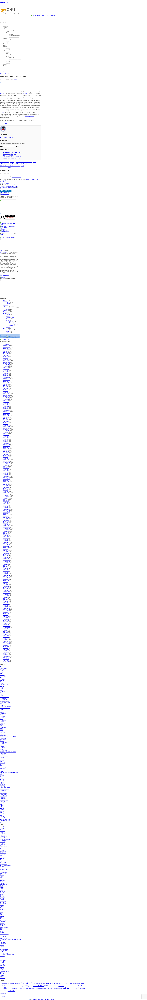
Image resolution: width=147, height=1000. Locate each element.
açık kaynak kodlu (26, 983)
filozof (2, 79)
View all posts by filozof (6, 137)
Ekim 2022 (5, 407)
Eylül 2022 (5, 408)
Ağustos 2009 (6, 624)
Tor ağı (51, 988)
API (6, 983)
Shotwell (2, 905)
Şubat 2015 (6, 534)
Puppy (1, 876)
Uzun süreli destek (72, 988)
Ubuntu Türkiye (4, 949)
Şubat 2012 (6, 583)
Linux (7, 31)
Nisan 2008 (6, 646)
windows (82, 988)
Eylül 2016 (5, 507)
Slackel (2, 908)
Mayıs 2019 (6, 463)
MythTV (2, 826)
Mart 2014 (5, 549)
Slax (1, 910)
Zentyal (2, 974)
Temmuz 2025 (6, 362)
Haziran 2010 (6, 610)
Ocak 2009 (5, 634)
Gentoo (2, 741)
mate (21, 163)
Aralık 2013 (6, 553)
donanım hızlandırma (76, 983)
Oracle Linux (3, 844)
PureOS (2, 877)
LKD (1, 804)
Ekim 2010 (5, 605)
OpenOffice (3, 837)
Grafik (7, 41)
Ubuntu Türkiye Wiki (5, 950)
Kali (1, 774)
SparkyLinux (3, 920)
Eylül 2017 (5, 491)
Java (1, 769)
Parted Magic (3, 851)
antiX (1, 671)
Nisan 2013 (6, 564)
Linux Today (3, 802)
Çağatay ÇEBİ (3, 699)
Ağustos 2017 (6, 492)
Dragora (2, 717)
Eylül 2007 (5, 654)
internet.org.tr (3, 768)
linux (7, 988)
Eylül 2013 (5, 557)
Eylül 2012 (5, 573)
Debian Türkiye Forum (5, 706)
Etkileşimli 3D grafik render (13, 985)
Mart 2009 (5, 631)
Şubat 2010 (6, 616)
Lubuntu (2, 807)
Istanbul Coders (10, 54)
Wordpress (2, 969)
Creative (2, 695)
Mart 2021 (5, 433)
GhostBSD (2, 743)
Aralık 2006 (6, 660)
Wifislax (2, 967)
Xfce (1, 972)
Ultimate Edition (4, 953)
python (21, 988)
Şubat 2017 (6, 501)
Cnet (1, 694)
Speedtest (2, 921)
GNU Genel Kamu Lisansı (51, 986)
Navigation (4, 2)
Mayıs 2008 (6, 645)
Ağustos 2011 (6, 591)
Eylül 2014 (5, 540)
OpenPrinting (3, 840)
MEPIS (2, 813)
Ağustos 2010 (6, 608)
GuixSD (2, 760)
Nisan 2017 (6, 498)
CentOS (2, 688)
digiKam (2, 712)
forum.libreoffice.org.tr (14, 35)
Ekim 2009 (5, 621)
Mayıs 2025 (6, 365)
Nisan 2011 (6, 597)
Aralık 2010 (6, 602)
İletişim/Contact (6, 65)
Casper (1, 687)
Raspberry (2, 880)
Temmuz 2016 (6, 510)
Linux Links (3, 798)
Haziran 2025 (6, 363)
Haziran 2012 (6, 578)
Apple (1, 672)
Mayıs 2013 (6, 562)
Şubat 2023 (6, 402)
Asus (1, 677)
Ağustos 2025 (6, 360)
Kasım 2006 (6, 661)
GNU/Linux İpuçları (10, 30)
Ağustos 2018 (6, 476)
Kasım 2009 (6, 620)
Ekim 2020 (5, 440)
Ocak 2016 (5, 518)
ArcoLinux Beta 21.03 (21, 162)
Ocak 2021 (5, 436)
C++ (34, 983)
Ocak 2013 (5, 568)
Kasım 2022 (6, 406)
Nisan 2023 (6, 399)
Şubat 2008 (6, 649)
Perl (1, 855)
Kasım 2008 (6, 637)
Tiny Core (2, 942)
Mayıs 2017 (6, 496)
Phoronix (2, 859)
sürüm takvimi (31, 988)
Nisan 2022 (6, 415)
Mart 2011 (5, 598)
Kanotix (2, 775)
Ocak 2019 (5, 469)
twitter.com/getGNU (5, 252)
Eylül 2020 (5, 441)
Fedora (1, 731)
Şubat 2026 (6, 352)
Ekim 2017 (5, 490)
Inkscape (2, 764)
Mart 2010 (5, 615)
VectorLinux (3, 958)
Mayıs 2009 (6, 628)
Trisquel (2, 946)
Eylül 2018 (5, 474)
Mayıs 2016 (6, 513)
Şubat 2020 (6, 451)
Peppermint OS (3, 857)
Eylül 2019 (5, 458)
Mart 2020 (5, 450)
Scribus (2, 898)
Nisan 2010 (6, 613)
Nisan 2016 (6, 514)
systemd (2, 932)
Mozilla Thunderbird (5, 819)
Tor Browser (3, 943)
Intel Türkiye (3, 767)
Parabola (2, 850)
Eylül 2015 (5, 524)
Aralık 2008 (6, 635)
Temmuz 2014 (6, 543)
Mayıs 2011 (6, 595)
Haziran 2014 (6, 545)
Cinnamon (2, 692)
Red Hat (2, 887)
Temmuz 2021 (6, 428)
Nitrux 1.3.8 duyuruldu (5, 167)
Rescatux (2, 888)
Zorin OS (2, 978)
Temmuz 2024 (6, 378)
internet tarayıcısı (72, 985)
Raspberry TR (3, 884)
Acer (1, 666)
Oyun (7, 56)
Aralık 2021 (6, 421)
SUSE (1, 925)
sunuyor (2, 112)
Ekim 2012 (5, 572)
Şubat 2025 (6, 369)
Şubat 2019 (6, 468)
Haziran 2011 (6, 594)
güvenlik (61, 986)
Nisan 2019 (6, 465)
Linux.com (2, 791)
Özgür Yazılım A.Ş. (4, 846)
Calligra (2, 686)
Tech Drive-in (3, 938)
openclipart (2, 835)
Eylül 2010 (5, 606)
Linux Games (3, 794)
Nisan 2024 (6, 382)
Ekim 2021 (5, 424)
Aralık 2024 (6, 371)
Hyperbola (2, 763)
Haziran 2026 (6, 347)
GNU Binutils (3, 750)
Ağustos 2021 (6, 426)
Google (2, 757)
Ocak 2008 (5, 650)
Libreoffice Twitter (4, 789)
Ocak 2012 (5, 584)
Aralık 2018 (6, 470)
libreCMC (2, 785)
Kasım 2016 (6, 505)
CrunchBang (3, 698)
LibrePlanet (3, 790)
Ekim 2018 (5, 473)
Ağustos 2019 (6, 459)
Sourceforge (3, 919)
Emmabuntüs (3, 727)
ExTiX (1, 730)
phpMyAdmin (3, 864)
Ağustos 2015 (6, 525)
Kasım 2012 (6, 571)
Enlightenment (3, 725)
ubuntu (54, 988)
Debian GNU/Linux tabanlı (64, 983)
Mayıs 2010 (6, 612)
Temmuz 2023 (6, 395)
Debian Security (4, 703)
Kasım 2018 (6, 472)
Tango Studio (3, 936)
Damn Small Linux (4, 701)
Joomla (1, 771)
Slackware (2, 909)
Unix (63, 988)
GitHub (5, 123)
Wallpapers (5, 64)
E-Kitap (8, 48)
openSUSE (2, 842)
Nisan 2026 (6, 349)
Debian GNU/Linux (5, 702)
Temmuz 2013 (6, 560)
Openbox (2, 832)
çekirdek (11, 990)
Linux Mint (3, 801)
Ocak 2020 (5, 452)
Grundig (2, 758)
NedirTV (8, 61)
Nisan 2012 (6, 580)
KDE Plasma (10, 163)
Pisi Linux (2, 868)
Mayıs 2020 (6, 447)
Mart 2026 (5, 351)
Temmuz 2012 (6, 576)
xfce (29, 163)
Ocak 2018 (5, 485)
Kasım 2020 (6, 439)
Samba (1, 894)
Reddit (1, 886)
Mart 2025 (5, 367)
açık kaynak (17, 983)
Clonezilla (2, 691)
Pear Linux (2, 854)
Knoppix (2, 779)
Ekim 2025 (5, 358)
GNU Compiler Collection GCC (8, 752)
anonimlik (2, 983)
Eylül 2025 (5, 359)
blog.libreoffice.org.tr (14, 37)
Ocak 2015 (5, 535)
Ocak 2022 (5, 419)
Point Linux (3, 873)
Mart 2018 (5, 483)
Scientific (2, 897)
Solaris (1, 914)
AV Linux (2, 679)
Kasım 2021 (6, 422)
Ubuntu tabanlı (58, 988)
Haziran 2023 (6, 396)
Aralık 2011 (6, 586)
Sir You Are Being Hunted (15, 59)
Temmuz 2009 (6, 626)
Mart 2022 (5, 417)
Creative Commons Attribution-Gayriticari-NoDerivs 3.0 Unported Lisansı (9, 186)
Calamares (37, 983)
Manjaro (2, 811)
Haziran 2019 (6, 462)
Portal (10, 60)
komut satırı (16, 163)
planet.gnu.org (3, 870)
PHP (1, 861)
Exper (1, 728)
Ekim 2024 (5, 374)
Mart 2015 (5, 532)
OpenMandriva (3, 836)
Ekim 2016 (5, 506)
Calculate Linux (4, 684)
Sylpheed (2, 930)
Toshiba (2, 945)
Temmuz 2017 (6, 494)
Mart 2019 (5, 466)
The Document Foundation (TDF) (42, 988)
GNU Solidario (3, 753)
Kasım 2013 (6, 554)
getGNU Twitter (4, 742)
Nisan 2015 (6, 531)
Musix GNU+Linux (5, 820)
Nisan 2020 (6, 448)
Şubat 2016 (6, 517)
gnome (34, 162)
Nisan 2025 (6, 366)
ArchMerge (12, 162)
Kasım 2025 (6, 356)
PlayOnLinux (3, 872)
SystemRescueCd (4, 934)
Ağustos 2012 (6, 575)
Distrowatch (3, 713)
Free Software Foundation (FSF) (8, 736)
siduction (2, 906)
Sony (1, 917)
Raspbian (2, 883)
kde (77, 985)
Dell (1, 710)
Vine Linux (3, 960)
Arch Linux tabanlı (4, 162)
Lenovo (2, 783)
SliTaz (1, 912)
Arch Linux (2, 93)
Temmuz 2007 (6, 657)
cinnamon (29, 162)
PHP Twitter (3, 862)
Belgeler (5, 46)
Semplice (2, 902)
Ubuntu (2, 947)
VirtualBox (2, 961)
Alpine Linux (3, 668)
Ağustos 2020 (6, 443)
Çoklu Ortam (9, 39)
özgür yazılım (17, 990)
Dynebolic (2, 721)
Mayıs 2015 (6, 529)
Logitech (2, 805)
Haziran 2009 (6, 627)
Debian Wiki (3, 705)
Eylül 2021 (5, 425)
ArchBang (2, 675)
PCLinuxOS (3, 853)
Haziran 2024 (6, 380)
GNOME (2, 747)
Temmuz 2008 (6, 642)
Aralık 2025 (6, 355)
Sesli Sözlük (3, 903)
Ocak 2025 (5, 370)
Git (1, 745)
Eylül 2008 (5, 639)
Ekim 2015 (5, 523)
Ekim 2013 (5, 556)
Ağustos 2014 (6, 542)
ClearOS (2, 690)
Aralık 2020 (6, 437)
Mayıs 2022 (6, 414)
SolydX (2, 916)
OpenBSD (2, 833)
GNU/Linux (5, 28)
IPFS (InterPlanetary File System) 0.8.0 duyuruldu (12, 166)
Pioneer (2, 866)
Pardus (1, 848)
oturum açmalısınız (16, 177)
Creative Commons (4, 697)
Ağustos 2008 (6, 641)
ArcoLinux (25, 93)
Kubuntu (2, 780)
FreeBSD (2, 732)
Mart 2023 (5, 400)
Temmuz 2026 (6, 345)
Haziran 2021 (6, 429)
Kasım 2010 (6, 604)
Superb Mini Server (4, 927)
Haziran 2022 (6, 413)
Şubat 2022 (6, 418)
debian (44, 983)
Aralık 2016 (6, 503)
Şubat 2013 (6, 567)
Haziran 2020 (6, 446)
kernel (2, 988)
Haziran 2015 (6, 528)
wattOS (2, 963)
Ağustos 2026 (6, 344)
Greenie (2, 746)
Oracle (1, 843)
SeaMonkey (3, 901)
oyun (18, 988)
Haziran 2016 (6, 512)
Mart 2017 (5, 499)
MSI (1, 815)
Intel (1, 765)
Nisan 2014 (6, 547)
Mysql (1, 822)
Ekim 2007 (5, 653)
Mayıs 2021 (6, 430)
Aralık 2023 (6, 388)
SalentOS (2, 891)
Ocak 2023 (5, 403)
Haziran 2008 (6, 643)
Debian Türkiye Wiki (5, 708)
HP (1, 761)
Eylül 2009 (5, 623)
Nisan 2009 (6, 630)
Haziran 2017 (6, 495)
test (34, 988)
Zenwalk (2, 975)
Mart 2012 (5, 582)
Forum (7, 32)
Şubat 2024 (6, 385)
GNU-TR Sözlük (4, 756)
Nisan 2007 (6, 659)
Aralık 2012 (6, 569)
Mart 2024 (5, 384)
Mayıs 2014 (6, 546)
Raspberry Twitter (4, 881)
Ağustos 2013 (6, 558)
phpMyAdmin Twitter (5, 865)
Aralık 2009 (6, 619)
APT (1, 673)
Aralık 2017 (6, 487)
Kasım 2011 (6, 587)
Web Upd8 (2, 965)
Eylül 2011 (5, 590)
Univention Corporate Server (7, 954)
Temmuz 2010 (6, 609)
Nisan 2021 (6, 432)
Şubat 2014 (6, 550)
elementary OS (3, 723)
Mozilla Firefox (4, 818)
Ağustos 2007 (6, 656)
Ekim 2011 (5, 589)
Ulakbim (2, 952)
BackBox (2, 680)
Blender (2, 681)
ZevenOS (2, 976)
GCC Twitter (3, 754)
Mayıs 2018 (6, 480)
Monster (2, 816)
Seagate (2, 899)
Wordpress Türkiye (4, 971)
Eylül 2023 (5, 392)
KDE (1, 776)
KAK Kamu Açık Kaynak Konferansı (9, 772)
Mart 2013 (5, 565)
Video (4, 50)
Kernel (1, 778)
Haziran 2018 (6, 479)
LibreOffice (3, 786)
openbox (25, 163)
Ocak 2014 (5, 551)
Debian (11, 34)
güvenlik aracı (66, 985)
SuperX (2, 928)
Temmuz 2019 (6, 461)
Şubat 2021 (6, 435)
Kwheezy (2, 782)
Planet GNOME (4, 869)
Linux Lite (2, 797)
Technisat (2, 941)
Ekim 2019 (5, 457)
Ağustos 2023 (6, 393)
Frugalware (3, 735)
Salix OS (2, 892)
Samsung (2, 895)
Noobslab (2, 831)
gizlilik (26, 985)
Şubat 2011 (5, 600)
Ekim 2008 (5, 638)
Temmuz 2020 (6, 444)
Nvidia (1, 829)
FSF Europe (3, 738)
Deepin (2, 709)
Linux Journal (3, 796)
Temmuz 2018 (6, 477)
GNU (1, 749)
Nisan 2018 (6, 481)
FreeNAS (2, 734)
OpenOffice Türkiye (5, 839)
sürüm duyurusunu (29, 116)
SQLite (2, 923)
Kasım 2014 (6, 538)
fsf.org (1, 274)
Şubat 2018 (6, 484)
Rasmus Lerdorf (25, 988)
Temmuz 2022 (6, 411)
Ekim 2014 (5, 539)
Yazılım (5, 38)
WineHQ (2, 968)
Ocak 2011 (5, 601)
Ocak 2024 (5, 387)
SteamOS (2, 924)
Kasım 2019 (6, 455)
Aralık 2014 (6, 536)
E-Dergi (8, 49)
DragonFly (2, 716)
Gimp (7, 52)
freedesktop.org (21, 985)
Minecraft (11, 57)
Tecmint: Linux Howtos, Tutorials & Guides (10, 939)
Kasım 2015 (6, 521)
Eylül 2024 (5, 376)
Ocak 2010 (5, 617)
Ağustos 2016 (6, 509)
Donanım (5, 27)
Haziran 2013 (6, 561)
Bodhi (1, 683)
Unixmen (2, 956)
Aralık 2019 (6, 454)
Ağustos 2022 (6, 410)
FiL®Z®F (2, 996)
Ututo (1, 957)
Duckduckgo (3, 720)
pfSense (2, 858)
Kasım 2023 (6, 389)
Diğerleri (8, 63)
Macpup (2, 808)
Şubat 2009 (6, 632)
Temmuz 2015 (6, 527)
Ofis (7, 42)
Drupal (1, 719)
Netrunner (2, 828)
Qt (0, 847)
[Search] (15, 233)
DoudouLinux (3, 714)
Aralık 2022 (6, 404)
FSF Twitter (3, 739)
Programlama (6, 43)
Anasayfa (5, 26)
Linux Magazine (4, 800)
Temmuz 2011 (6, 593)
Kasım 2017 (6, 488)
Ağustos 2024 (6, 377)
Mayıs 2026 (6, 348)
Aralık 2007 (6, 652)
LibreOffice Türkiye (5, 787)
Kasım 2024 (6, 373)
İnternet (5, 45)
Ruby (1, 890)
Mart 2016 (5, 516)
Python (7, 53)
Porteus (2, 875)
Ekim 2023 (5, 391)
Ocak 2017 (5, 502)
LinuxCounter (3, 793)
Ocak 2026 (5, 354)
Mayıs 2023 (6, 398)
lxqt (10, 988)
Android (2, 669)
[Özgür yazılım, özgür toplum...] (11, 13)
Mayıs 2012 (6, 579)
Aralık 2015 (6, 520)
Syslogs (2, 931)
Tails (1, 935)
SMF (1, 913)
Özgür (5, 991)
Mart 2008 (5, 648)
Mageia (2, 809)
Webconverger (3, 964)
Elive (1, 724)
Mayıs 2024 (6, 381)
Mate (1, 812)
